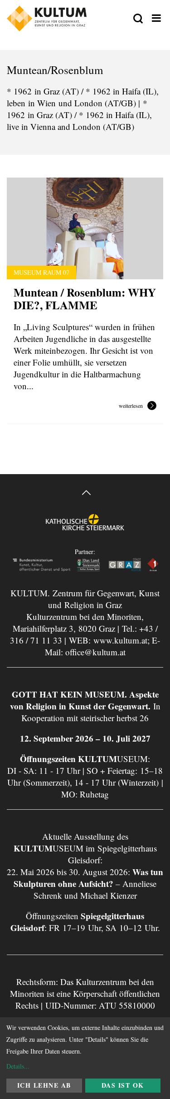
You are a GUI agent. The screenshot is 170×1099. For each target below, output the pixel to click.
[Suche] (138, 19)
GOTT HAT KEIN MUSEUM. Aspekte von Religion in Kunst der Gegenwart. (84, 700)
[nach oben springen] (85, 494)
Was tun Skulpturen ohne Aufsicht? (88, 878)
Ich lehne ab (44, 1085)
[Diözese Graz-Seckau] (85, 529)
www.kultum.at (120, 640)
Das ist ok (123, 1085)
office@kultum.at (95, 652)
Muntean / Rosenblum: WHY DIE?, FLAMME (85, 298)
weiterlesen (131, 406)
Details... (17, 1066)
